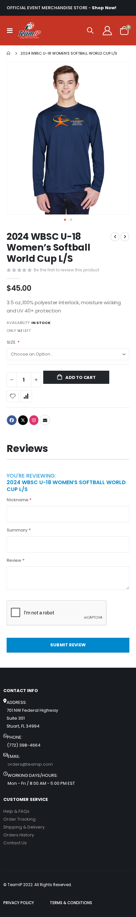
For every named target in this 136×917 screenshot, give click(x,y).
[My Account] (107, 30)
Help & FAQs (16, 811)
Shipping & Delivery (24, 827)
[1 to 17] (29, 30)
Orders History (18, 835)
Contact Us (15, 843)
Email (45, 420)
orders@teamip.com (30, 764)
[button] (65, 220)
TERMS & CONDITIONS (71, 902)
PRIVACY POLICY (18, 902)
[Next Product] (124, 236)
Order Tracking (19, 819)
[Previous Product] (114, 236)
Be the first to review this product (66, 270)
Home (9, 53)
